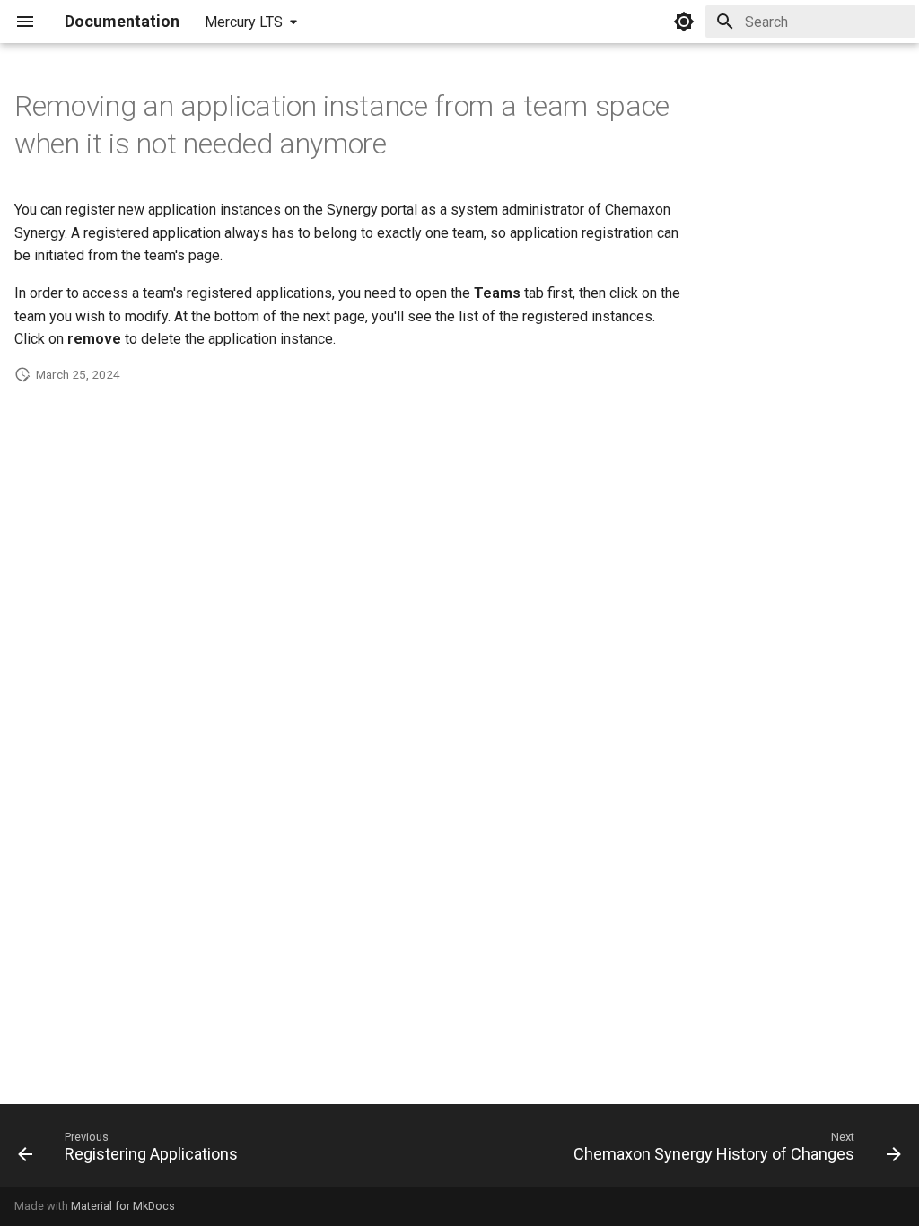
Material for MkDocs (123, 1206)
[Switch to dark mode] (684, 21)
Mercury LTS (244, 22)
